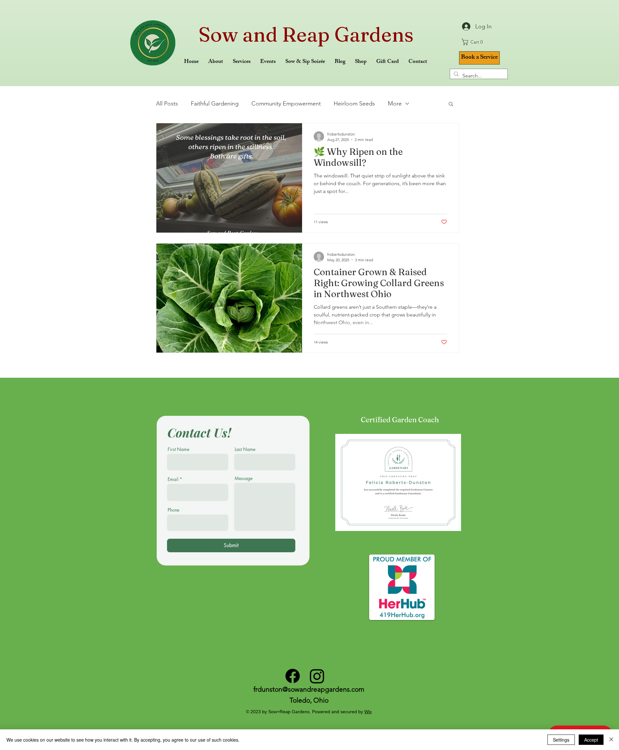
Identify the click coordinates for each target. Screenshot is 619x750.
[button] (474, 42)
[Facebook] (292, 675)
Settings (561, 739)
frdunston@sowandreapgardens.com (308, 689)
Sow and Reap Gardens (306, 34)
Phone (173, 510)
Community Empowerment (286, 103)
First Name (178, 449)
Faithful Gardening (215, 103)
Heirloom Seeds (354, 103)
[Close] (611, 740)
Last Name (245, 449)
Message (243, 478)
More (395, 103)
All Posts (167, 103)
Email (173, 479)
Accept (591, 739)
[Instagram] (317, 675)
